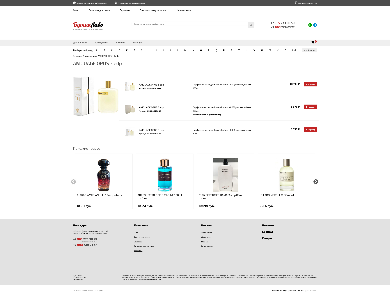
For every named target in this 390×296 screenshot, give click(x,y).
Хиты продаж (207, 246)
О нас (76, 10)
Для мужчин (101, 42)
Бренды (137, 42)
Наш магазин (183, 10)
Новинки (120, 42)
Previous (73, 181)
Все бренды (309, 50)
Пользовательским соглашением (134, 279)
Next (315, 181)
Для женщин (80, 42)
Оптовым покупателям (153, 10)
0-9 (294, 50)
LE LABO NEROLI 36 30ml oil (276, 195)
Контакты (138, 250)
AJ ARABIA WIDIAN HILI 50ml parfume (100, 195)
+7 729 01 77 (283, 27)
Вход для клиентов (307, 3)
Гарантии (125, 10)
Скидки (267, 238)
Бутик (88, 24)
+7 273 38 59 (283, 23)
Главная (77, 56)
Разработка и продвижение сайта (287, 290)
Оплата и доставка (99, 10)
